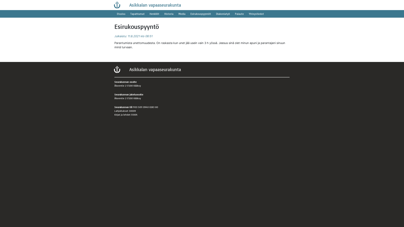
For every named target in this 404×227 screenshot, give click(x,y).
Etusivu (121, 13)
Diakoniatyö (223, 13)
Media (181, 13)
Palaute (239, 13)
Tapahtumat (137, 13)
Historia (168, 13)
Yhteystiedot (256, 13)
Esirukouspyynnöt (200, 13)
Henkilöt (154, 13)
